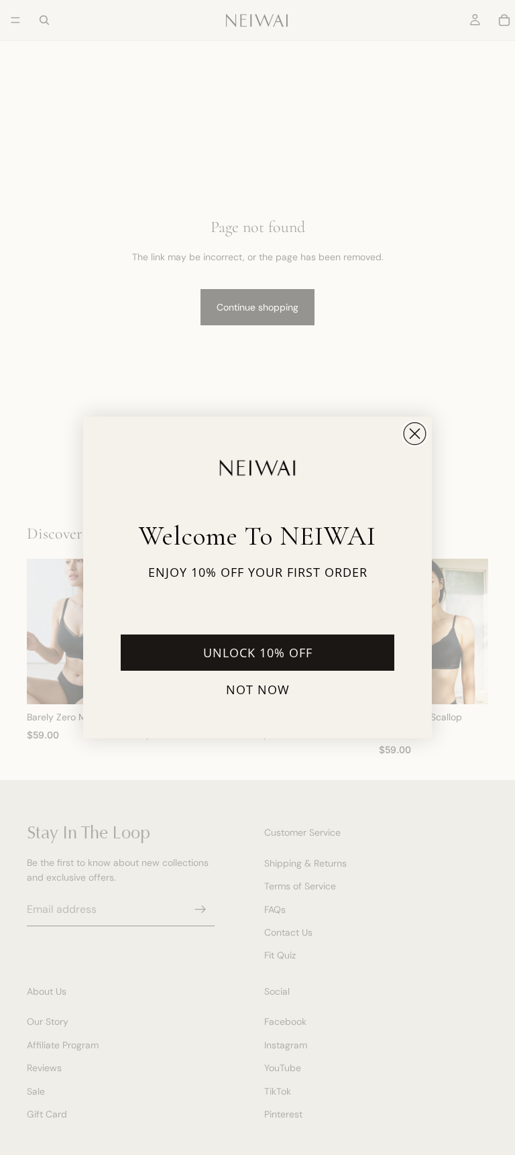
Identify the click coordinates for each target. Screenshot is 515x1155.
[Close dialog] (414, 433)
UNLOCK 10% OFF (257, 653)
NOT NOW (258, 689)
